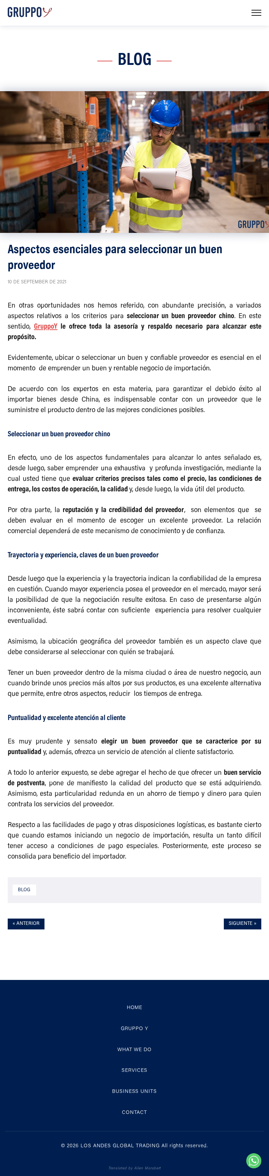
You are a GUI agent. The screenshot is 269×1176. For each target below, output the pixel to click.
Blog (24, 890)
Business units (134, 1091)
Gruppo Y (134, 1028)
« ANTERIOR (26, 923)
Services (134, 1070)
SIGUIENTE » (242, 923)
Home (135, 1007)
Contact (134, 1112)
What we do (134, 1050)
